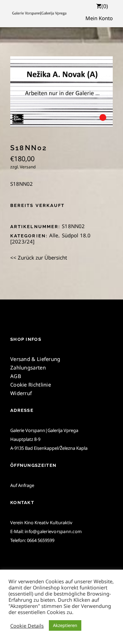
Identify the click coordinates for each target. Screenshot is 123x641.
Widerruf (21, 393)
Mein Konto (99, 18)
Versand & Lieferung (35, 359)
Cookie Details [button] (27, 626)
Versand (28, 167)
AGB (15, 376)
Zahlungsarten (28, 367)
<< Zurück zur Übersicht (38, 257)
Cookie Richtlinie (30, 384)
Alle (53, 235)
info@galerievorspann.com (53, 531)
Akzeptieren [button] (65, 625)
